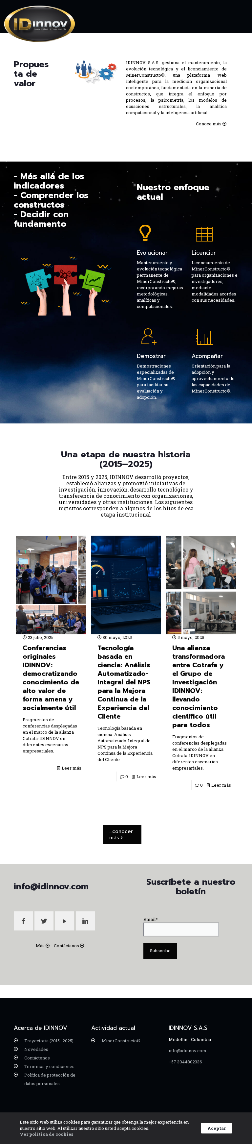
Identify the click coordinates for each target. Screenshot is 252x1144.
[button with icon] (23, 920)
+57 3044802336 (185, 1062)
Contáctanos (66, 946)
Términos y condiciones (49, 1066)
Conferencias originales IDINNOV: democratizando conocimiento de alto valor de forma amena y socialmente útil (51, 678)
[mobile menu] (237, 16)
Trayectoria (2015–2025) (49, 1041)
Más (40, 946)
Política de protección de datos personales (49, 1079)
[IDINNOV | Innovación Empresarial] (39, 24)
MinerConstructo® (121, 1041)
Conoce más (208, 124)
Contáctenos (37, 1058)
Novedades (36, 1049)
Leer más (71, 768)
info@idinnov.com (187, 1051)
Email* (150, 919)
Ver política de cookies (46, 1134)
